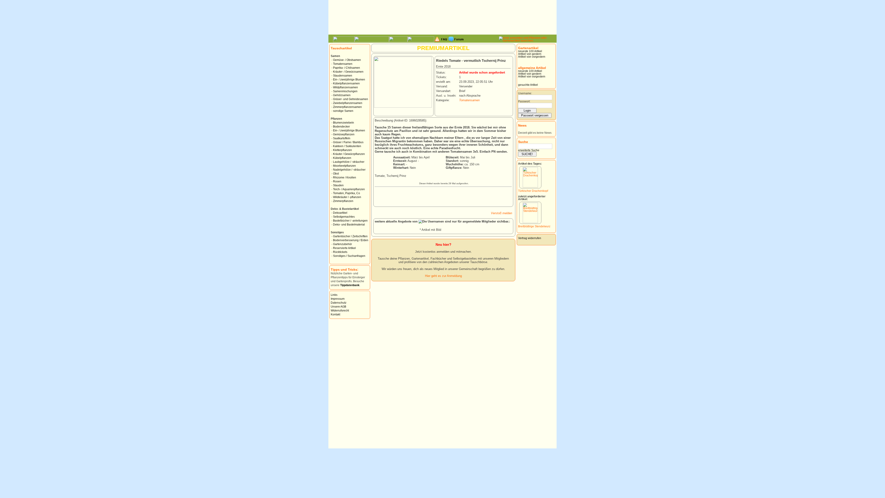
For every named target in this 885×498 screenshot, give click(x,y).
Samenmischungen (345, 91)
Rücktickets (340, 252)
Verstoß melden (501, 213)
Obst (336, 173)
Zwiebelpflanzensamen (347, 103)
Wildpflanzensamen (345, 87)
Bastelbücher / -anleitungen (350, 220)
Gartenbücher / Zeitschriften (350, 236)
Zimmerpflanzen (343, 201)
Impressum (338, 298)
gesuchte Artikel (528, 84)
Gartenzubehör (342, 244)
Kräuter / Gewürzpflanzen (349, 154)
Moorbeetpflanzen (344, 165)
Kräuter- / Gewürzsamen (348, 71)
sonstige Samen (343, 111)
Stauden (338, 185)
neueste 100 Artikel (530, 51)
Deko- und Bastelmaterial (349, 224)
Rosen (337, 181)
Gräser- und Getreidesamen (350, 99)
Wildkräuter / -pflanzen (347, 197)
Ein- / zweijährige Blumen (349, 79)
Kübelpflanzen (342, 158)
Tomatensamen (342, 63)
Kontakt (335, 314)
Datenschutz (338, 302)
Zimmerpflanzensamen (347, 107)
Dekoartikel (340, 212)
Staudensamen (342, 75)
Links (334, 294)
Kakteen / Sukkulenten (347, 146)
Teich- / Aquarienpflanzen (349, 189)
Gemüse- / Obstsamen (347, 60)
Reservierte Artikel (344, 248)
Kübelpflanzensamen (346, 83)
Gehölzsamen (342, 95)
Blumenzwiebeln (343, 122)
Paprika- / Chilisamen (346, 67)
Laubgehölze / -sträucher (348, 161)
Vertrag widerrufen (529, 238)
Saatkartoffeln (341, 138)
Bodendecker (341, 126)
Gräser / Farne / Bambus (348, 142)
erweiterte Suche (528, 150)
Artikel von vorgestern (531, 56)
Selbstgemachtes (344, 216)
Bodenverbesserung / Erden (350, 240)
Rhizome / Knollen (344, 177)
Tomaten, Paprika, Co (346, 193)
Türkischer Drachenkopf (533, 191)
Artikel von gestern (529, 54)
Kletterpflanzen (342, 150)
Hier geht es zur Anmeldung (443, 276)
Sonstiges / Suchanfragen (349, 256)
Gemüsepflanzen (343, 134)
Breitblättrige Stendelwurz (534, 226)
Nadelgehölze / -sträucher (349, 169)
